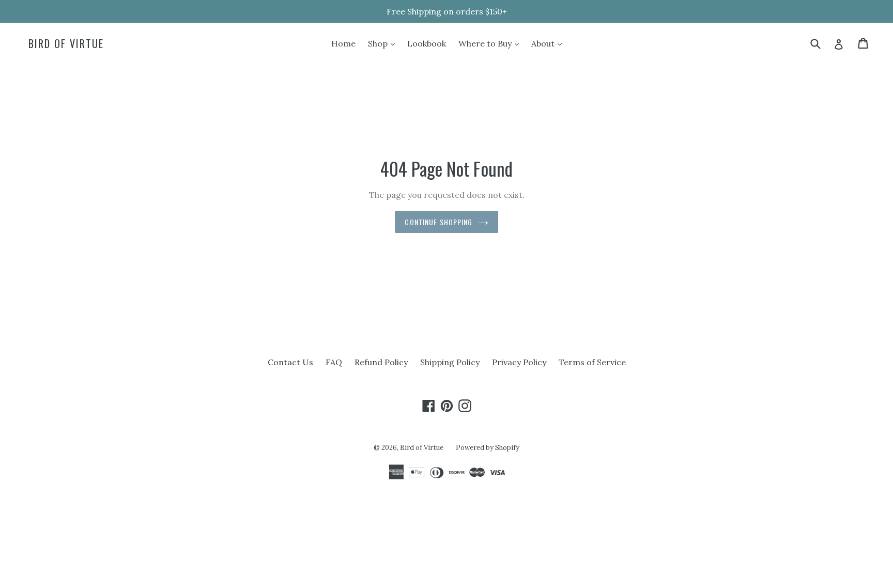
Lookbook (426, 43)
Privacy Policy (519, 362)
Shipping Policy (450, 362)
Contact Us (290, 362)
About (549, 43)
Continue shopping (438, 221)
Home (343, 43)
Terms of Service (592, 362)
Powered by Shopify (487, 447)
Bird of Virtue (66, 43)
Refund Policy (381, 362)
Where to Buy (491, 43)
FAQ (334, 362)
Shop (384, 43)
